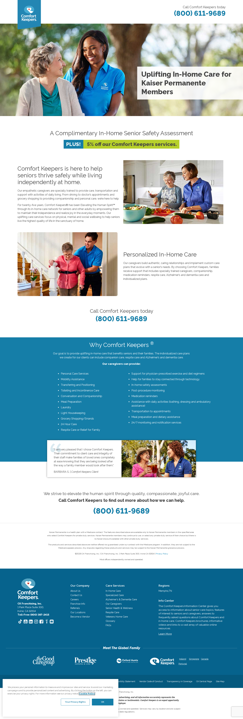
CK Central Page (204, 681)
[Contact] (52, 621)
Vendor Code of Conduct (151, 681)
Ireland (182, 659)
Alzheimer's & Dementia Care (121, 599)
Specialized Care (115, 595)
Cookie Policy (87, 693)
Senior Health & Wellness (119, 608)
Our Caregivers (114, 603)
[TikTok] (20, 621)
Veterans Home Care (117, 616)
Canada (204, 659)
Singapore (193, 659)
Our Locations (77, 612)
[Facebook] (41, 621)
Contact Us (76, 595)
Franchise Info (77, 603)
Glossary (110, 621)
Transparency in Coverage (179, 681)
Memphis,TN (165, 591)
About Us (75, 591)
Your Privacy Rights (75, 702)
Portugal (183, 663)
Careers (74, 599)
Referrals (75, 608)
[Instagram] (36, 621)
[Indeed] (46, 621)
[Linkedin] (31, 621)
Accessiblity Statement (124, 681)
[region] (60, 698)
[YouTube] (25, 621)
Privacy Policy (162, 554)
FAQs (108, 625)
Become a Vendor (80, 616)
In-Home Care (113, 591)
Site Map (220, 681)
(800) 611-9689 (200, 13)
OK (102, 702)
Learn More (165, 633)
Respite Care (112, 612)
